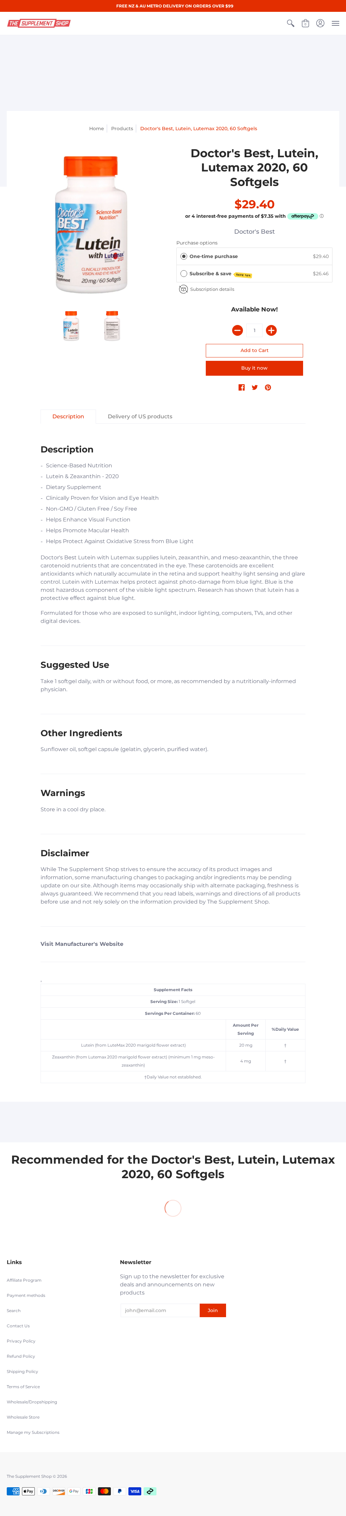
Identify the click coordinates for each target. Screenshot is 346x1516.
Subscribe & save (220, 274)
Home (96, 128)
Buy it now (254, 368)
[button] (290, 23)
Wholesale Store (23, 1417)
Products (122, 128)
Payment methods (26, 1295)
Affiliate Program (24, 1280)
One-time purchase (214, 256)
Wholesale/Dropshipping (32, 1401)
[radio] (183, 256)
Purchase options (197, 243)
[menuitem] (290, 23)
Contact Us (18, 1325)
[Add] (271, 330)
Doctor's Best (254, 231)
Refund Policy (21, 1356)
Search (14, 1310)
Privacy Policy (21, 1341)
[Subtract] (237, 330)
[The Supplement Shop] (39, 23)
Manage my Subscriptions (33, 1432)
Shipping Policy (22, 1371)
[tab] (68, 417)
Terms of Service (23, 1386)
